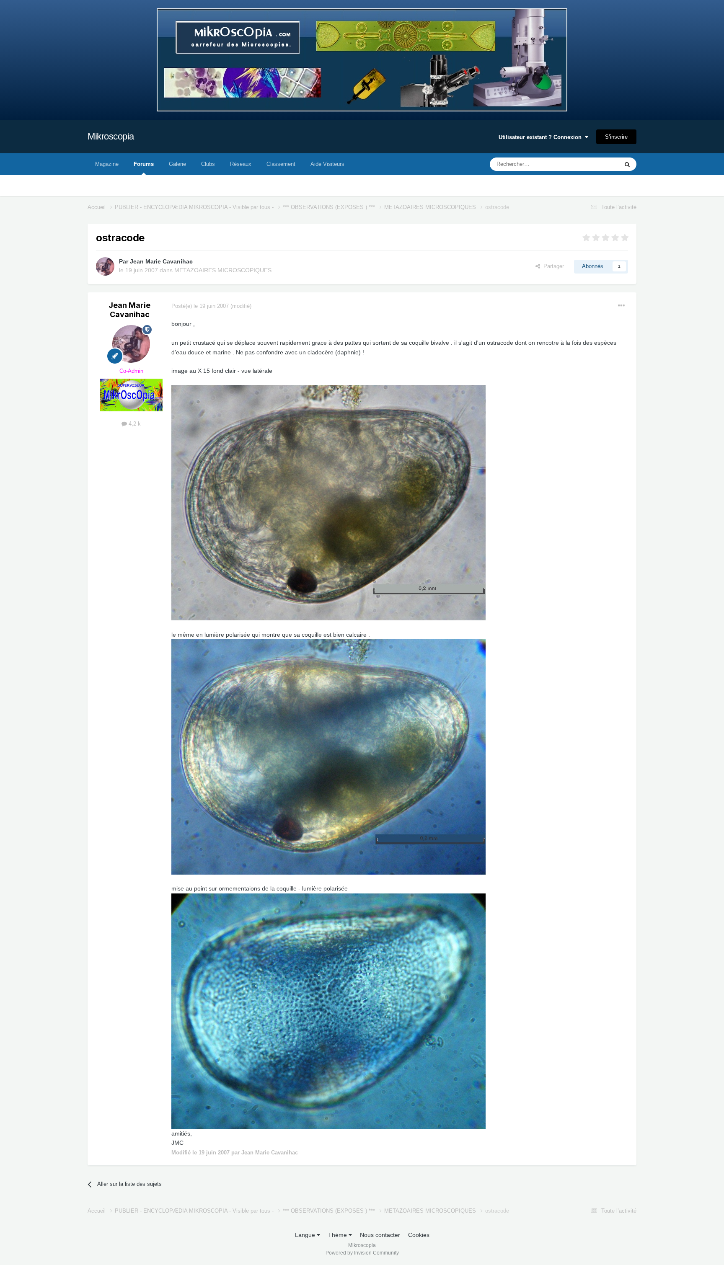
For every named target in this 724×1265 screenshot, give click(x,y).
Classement (280, 164)
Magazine (107, 164)
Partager (552, 266)
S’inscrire (616, 137)
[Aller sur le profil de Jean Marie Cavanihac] (105, 266)
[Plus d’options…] (621, 306)
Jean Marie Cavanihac (161, 261)
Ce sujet (597, 164)
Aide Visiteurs (327, 164)
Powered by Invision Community (362, 1253)
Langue (306, 1234)
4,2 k (134, 424)
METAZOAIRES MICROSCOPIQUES (223, 270)
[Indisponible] (328, 502)
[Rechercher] (627, 164)
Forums (144, 164)
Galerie (177, 164)
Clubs (208, 164)
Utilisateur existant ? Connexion (542, 137)
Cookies (418, 1234)
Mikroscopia (111, 136)
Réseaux (240, 164)
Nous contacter (380, 1234)
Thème (338, 1234)
